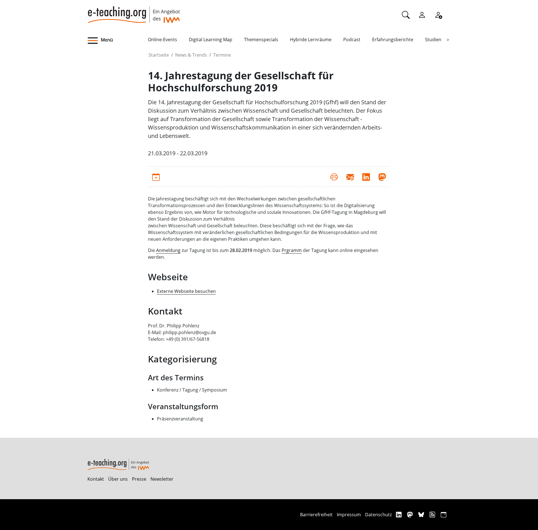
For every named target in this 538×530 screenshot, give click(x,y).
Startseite (159, 55)
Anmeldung (168, 250)
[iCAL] (443, 514)
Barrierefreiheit (316, 515)
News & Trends (191, 55)
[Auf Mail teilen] (350, 176)
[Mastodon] (410, 514)
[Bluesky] (421, 514)
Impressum (349, 515)
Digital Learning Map (210, 39)
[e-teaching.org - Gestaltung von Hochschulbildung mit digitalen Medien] (133, 11)
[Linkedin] (399, 514)
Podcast (351, 39)
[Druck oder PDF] (334, 176)
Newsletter (161, 479)
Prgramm (292, 250)
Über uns (118, 479)
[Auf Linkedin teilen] (366, 176)
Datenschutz (378, 515)
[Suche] (406, 14)
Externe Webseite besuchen (186, 291)
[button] (117, 40)
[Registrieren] (438, 14)
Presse (139, 479)
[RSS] (433, 514)
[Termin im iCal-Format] (156, 176)
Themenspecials (261, 39)
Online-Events (162, 39)
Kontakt (95, 479)
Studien (433, 39)
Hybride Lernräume (310, 39)
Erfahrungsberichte (392, 39)
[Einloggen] (422, 14)
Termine (222, 55)
